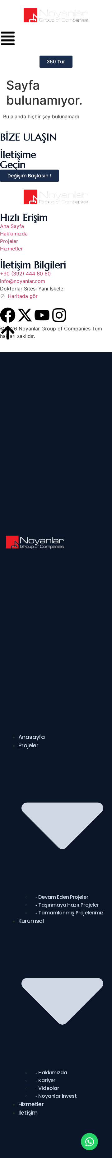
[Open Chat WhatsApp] (89, 1141)
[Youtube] (42, 315)
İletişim (28, 1112)
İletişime (18, 154)
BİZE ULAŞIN (28, 137)
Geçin (13, 164)
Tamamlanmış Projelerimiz (70, 912)
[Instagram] (59, 315)
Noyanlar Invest (57, 1096)
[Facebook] (8, 315)
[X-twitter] (25, 315)
